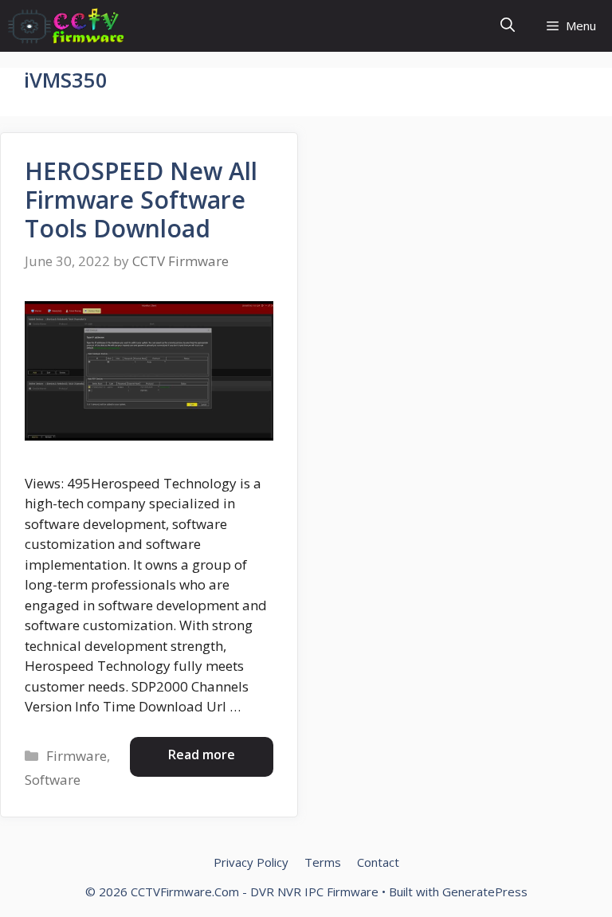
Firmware (76, 756)
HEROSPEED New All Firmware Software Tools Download (141, 200)
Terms (322, 862)
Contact (378, 862)
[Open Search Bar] (507, 26)
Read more (201, 754)
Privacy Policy (251, 862)
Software (52, 779)
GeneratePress (485, 891)
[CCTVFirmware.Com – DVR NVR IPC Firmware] (66, 26)
